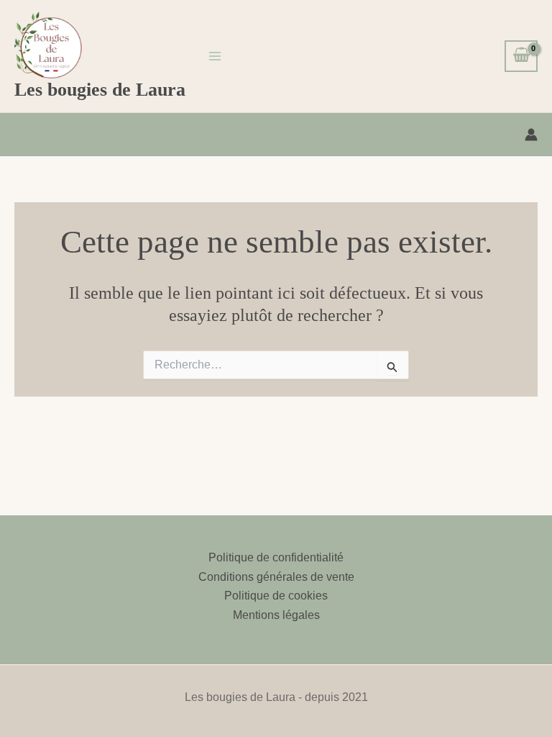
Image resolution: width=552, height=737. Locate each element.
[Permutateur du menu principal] (215, 56)
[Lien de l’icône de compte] (531, 134)
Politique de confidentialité (276, 557)
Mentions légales (276, 615)
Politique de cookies (276, 595)
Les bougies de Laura (99, 89)
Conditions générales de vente (276, 577)
